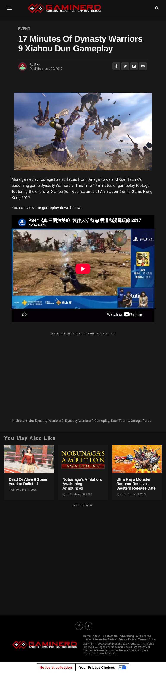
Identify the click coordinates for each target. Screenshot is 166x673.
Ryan (37, 64)
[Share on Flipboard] (134, 66)
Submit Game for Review (100, 639)
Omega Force (141, 421)
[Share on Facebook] (116, 66)
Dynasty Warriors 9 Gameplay (87, 421)
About (97, 636)
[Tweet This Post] (125, 66)
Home (87, 636)
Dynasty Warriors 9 (49, 421)
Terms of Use (146, 639)
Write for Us (144, 636)
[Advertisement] (83, 367)
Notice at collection (56, 667)
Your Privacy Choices (97, 667)
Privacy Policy (127, 639)
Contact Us (110, 636)
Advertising (127, 636)
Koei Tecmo (120, 421)
